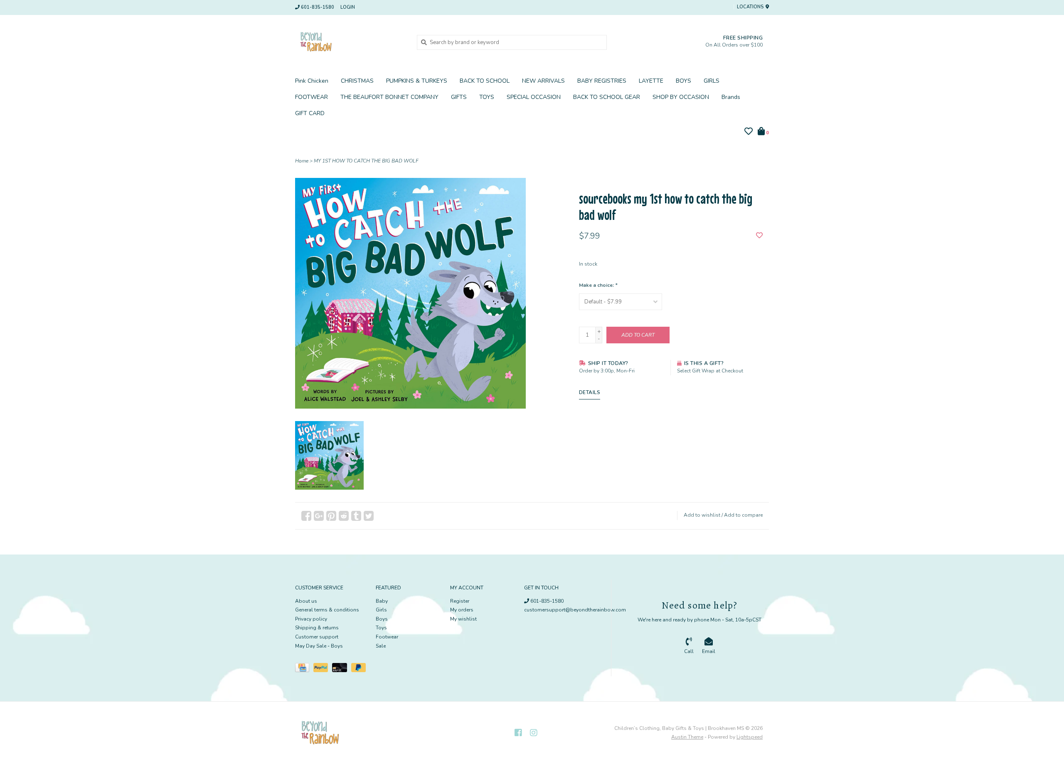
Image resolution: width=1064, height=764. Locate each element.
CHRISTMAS (357, 81)
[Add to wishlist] (759, 236)
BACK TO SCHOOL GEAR (606, 97)
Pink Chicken (311, 81)
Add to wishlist (702, 515)
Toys (381, 627)
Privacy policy (311, 619)
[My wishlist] (748, 132)
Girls (381, 609)
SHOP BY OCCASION (681, 97)
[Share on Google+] (319, 516)
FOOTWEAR (311, 97)
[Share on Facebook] (306, 516)
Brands (731, 97)
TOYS (486, 97)
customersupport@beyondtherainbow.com (575, 609)
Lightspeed (749, 737)
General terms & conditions (327, 609)
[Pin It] (331, 516)
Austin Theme (687, 737)
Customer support (316, 636)
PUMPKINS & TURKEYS (416, 81)
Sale (381, 646)
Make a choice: (598, 285)
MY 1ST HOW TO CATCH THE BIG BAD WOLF (366, 161)
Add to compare (743, 515)
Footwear (387, 636)
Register (459, 601)
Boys (382, 619)
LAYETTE (651, 81)
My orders (461, 609)
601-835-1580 (546, 601)
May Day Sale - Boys (319, 646)
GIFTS (459, 97)
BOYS (683, 81)
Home (301, 161)
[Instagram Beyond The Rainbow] (534, 733)
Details (590, 392)
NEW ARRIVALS (543, 81)
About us (306, 601)
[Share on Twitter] (369, 516)
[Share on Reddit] (344, 516)
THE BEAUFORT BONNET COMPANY (389, 97)
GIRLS (711, 81)
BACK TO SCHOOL (485, 81)
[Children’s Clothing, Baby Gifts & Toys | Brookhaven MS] (349, 42)
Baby (382, 601)
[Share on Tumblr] (356, 516)
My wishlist (463, 619)
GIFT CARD (310, 113)
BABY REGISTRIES (601, 81)
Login (347, 7)
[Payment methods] (304, 669)
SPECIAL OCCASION (534, 97)
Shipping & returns (317, 627)
